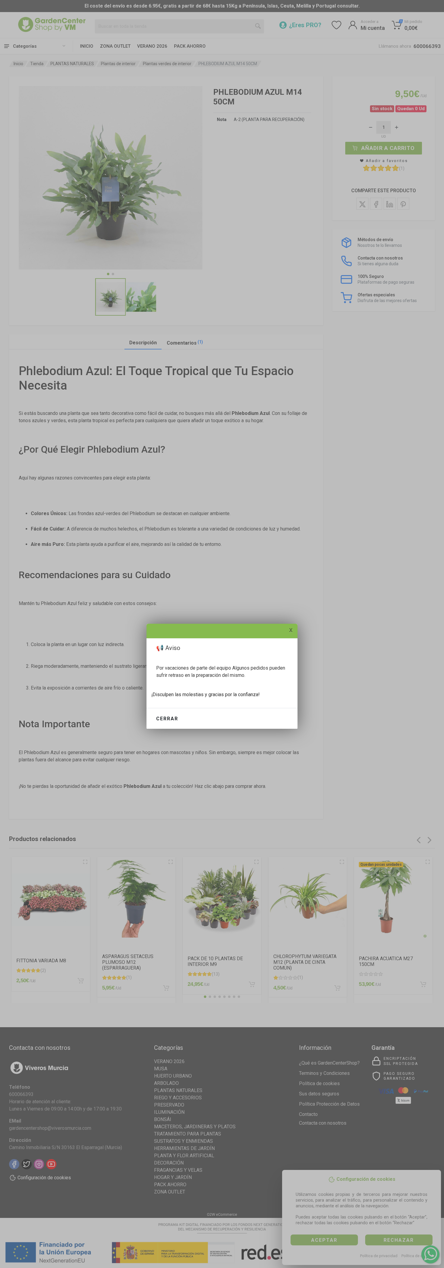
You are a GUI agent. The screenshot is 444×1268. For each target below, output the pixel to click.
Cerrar (167, 719)
